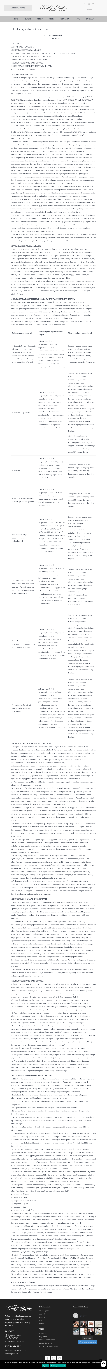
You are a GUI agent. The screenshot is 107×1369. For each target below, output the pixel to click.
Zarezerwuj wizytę (18, 8)
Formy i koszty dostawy (48, 1346)
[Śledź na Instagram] (89, 3)
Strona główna (44, 1311)
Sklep (51, 19)
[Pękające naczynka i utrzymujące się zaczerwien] (76, 1331)
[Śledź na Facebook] (85, 3)
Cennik (40, 19)
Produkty (42, 1333)
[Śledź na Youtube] (93, 3)
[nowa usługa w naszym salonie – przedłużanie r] (76, 1324)
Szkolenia (65, 19)
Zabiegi (28, 19)
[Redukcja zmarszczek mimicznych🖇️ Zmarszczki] (91, 1324)
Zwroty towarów (45, 1343)
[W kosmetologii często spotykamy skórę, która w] (98, 1324)
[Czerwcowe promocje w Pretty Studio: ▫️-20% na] (83, 1331)
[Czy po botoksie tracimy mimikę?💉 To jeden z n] (91, 1331)
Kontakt (90, 19)
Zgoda (45, 1366)
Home (15, 19)
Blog (78, 19)
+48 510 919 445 (11, 1339)
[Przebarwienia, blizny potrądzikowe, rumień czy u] (83, 1324)
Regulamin (43, 1337)
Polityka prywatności (47, 1340)
